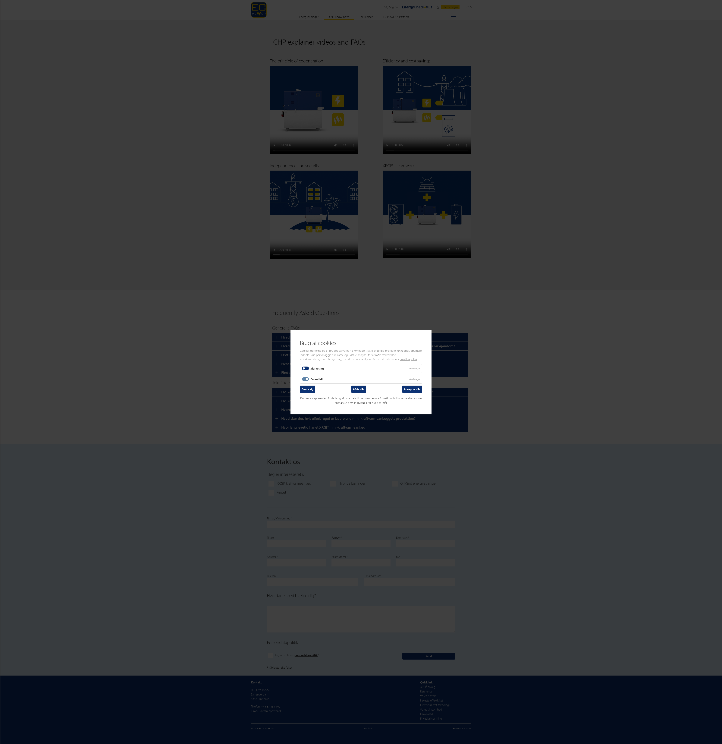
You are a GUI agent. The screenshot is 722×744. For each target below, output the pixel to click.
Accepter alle (412, 389)
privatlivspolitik (408, 359)
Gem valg (307, 389)
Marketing (317, 368)
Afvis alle (358, 389)
